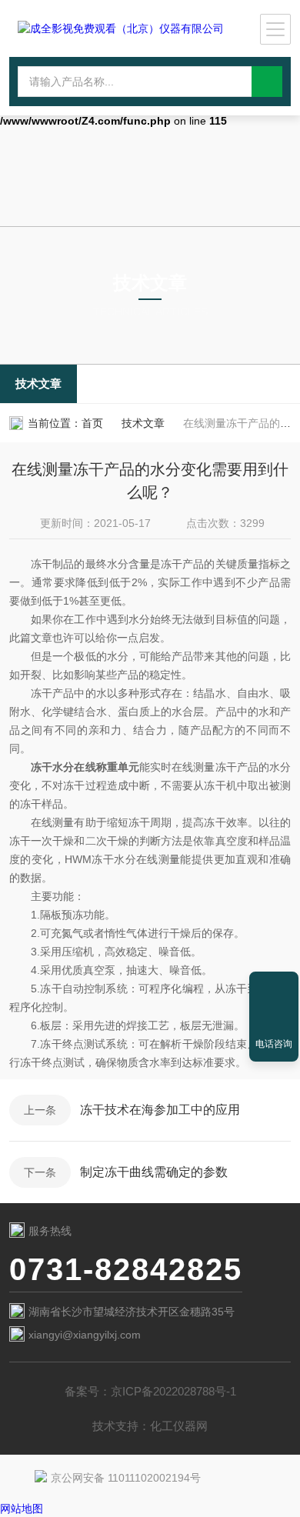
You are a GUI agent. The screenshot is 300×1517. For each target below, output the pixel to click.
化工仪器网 (179, 1425)
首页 (92, 423)
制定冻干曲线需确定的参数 (154, 1172)
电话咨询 (273, 1044)
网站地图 (21, 1508)
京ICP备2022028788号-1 (173, 1391)
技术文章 (38, 383)
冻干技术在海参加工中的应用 (160, 1109)
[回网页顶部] (274, 988)
